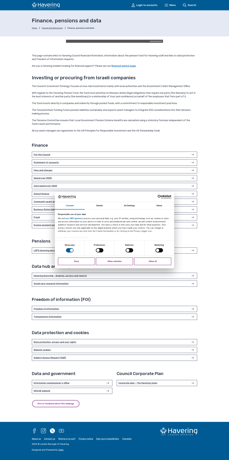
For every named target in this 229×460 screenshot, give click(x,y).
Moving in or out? (67, 438)
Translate (126, 438)
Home (34, 28)
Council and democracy (52, 28)
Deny (76, 261)
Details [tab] (99, 205)
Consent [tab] (70, 205)
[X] (52, 431)
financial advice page (123, 65)
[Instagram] (43, 431)
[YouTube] (61, 431)
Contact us (49, 438)
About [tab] (159, 205)
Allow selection (114, 261)
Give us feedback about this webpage (55, 403)
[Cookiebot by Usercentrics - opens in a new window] (159, 197)
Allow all (153, 261)
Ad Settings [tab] (129, 205)
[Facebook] (34, 431)
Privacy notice (86, 438)
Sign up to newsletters (107, 438)
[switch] (99, 250)
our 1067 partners (74, 218)
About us (36, 438)
